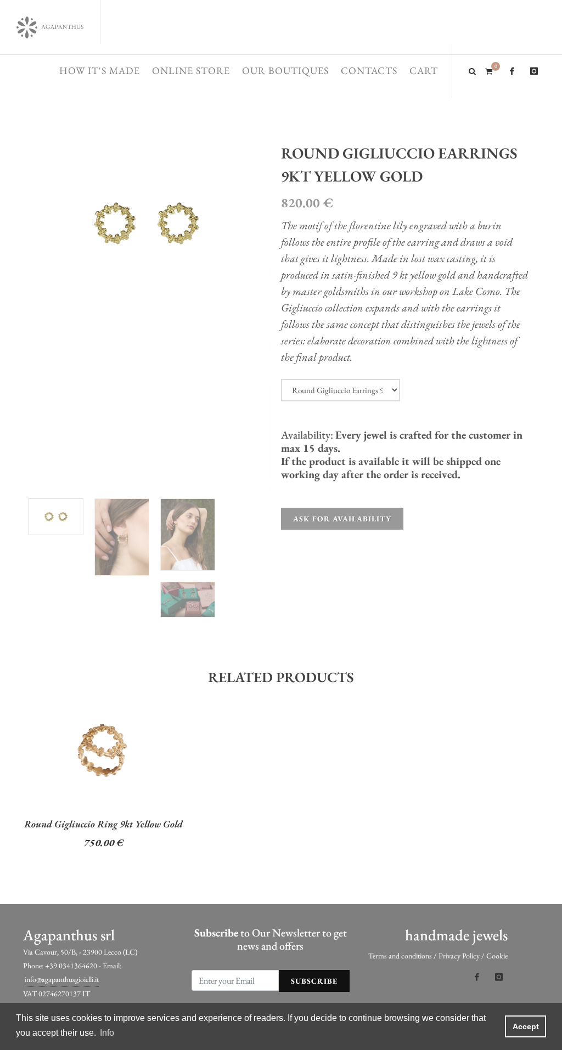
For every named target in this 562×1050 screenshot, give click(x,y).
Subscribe (314, 981)
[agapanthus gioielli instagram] (534, 71)
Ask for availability (342, 519)
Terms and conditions (400, 956)
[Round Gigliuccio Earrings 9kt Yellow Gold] (147, 224)
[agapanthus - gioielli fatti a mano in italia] (49, 27)
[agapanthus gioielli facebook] (512, 71)
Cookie (497, 956)
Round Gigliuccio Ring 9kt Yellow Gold (103, 824)
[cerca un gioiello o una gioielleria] (472, 69)
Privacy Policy (459, 956)
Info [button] (107, 1032)
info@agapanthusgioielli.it (62, 979)
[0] (488, 69)
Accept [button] (526, 1026)
